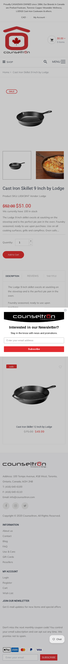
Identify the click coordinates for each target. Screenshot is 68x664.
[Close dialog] (65, 310)
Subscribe (34, 349)
